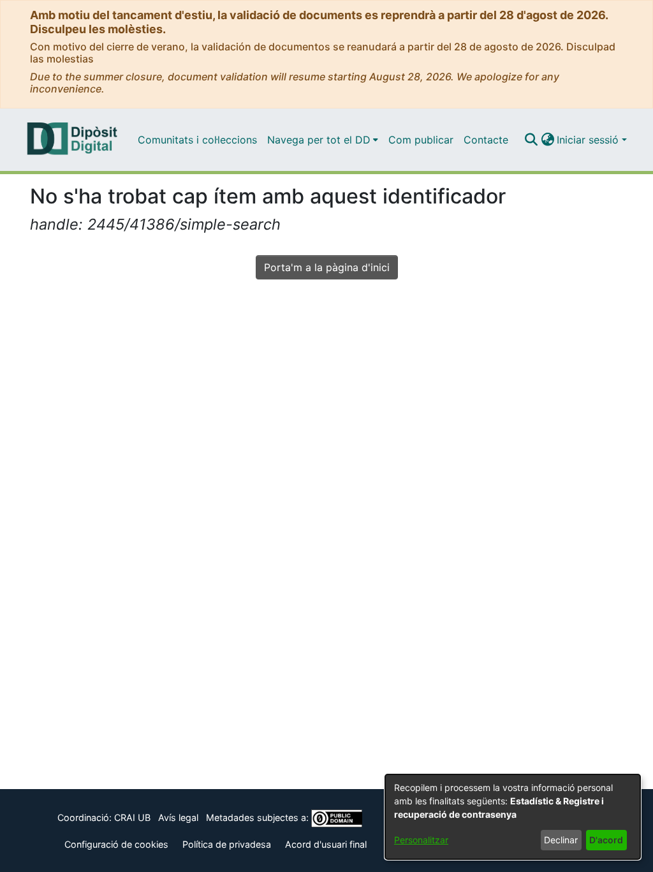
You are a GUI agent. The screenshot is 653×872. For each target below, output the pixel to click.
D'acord (606, 839)
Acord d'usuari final (326, 844)
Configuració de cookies (116, 844)
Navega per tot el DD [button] (319, 139)
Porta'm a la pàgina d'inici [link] (327, 267)
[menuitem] (322, 139)
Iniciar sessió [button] (589, 139)
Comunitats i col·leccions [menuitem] (197, 139)
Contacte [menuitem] (486, 139)
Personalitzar (421, 839)
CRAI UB (132, 817)
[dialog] (512, 816)
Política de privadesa (226, 844)
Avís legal (178, 817)
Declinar (561, 839)
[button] (531, 139)
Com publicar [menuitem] (420, 139)
